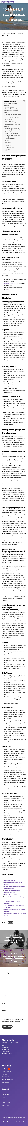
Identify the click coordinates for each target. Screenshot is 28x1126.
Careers (4, 1100)
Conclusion (7, 149)
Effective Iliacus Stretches (11, 116)
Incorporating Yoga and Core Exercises (12, 125)
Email (4, 1003)
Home (4, 34)
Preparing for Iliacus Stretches (13, 114)
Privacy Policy (6, 1105)
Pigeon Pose (8, 119)
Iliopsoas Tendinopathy (11, 109)
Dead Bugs (8, 145)
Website (4, 1010)
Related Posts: (9, 151)
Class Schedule (6, 1071)
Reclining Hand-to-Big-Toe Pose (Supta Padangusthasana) (12, 136)
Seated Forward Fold (10, 123)
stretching (10, 922)
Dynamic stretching (10, 283)
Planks (7, 140)
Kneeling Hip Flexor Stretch (12, 118)
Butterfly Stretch (9, 121)
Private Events (6, 1103)
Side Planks (8, 142)
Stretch (14, 9)
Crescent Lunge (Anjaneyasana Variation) (12, 132)
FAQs (3, 1097)
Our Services (5, 1077)
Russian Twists (9, 144)
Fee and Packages (7, 1079)
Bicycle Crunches (9, 147)
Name (4, 996)
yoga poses (16, 438)
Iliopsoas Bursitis (9, 107)
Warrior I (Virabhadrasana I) (12, 128)
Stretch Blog (5, 1082)
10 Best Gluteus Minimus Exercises (15, 895)
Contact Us (5, 1094)
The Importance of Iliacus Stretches (11, 111)
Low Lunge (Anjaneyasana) (12, 130)
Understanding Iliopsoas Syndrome (10, 104)
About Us (4, 1074)
